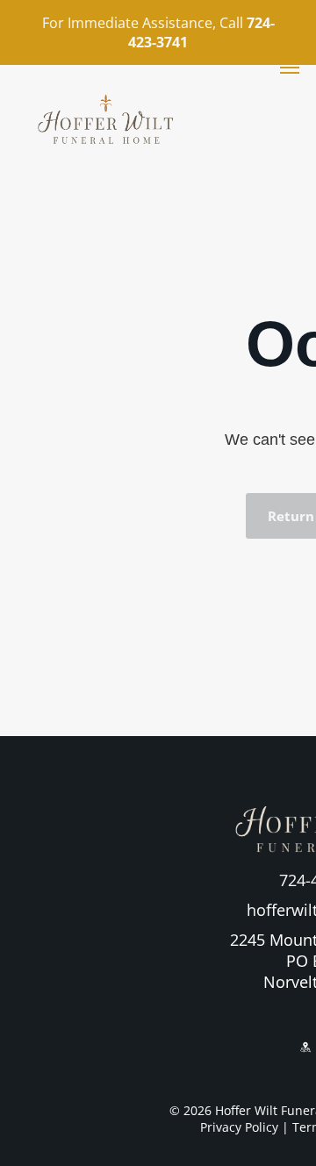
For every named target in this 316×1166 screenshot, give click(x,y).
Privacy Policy (239, 1127)
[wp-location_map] (305, 1060)
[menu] (289, 67)
